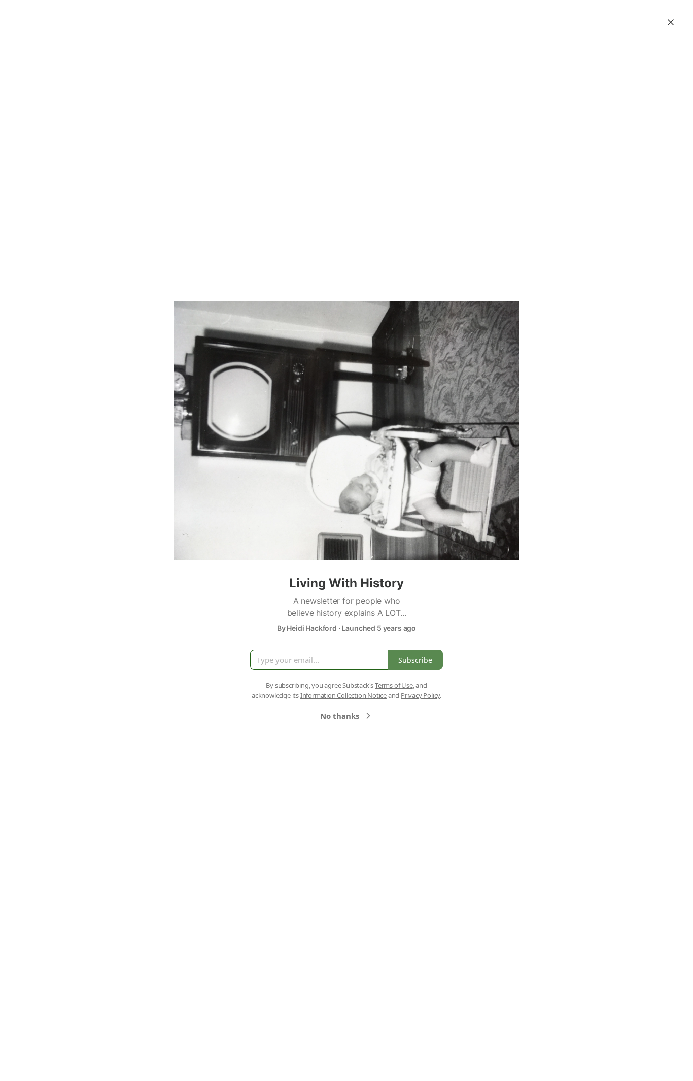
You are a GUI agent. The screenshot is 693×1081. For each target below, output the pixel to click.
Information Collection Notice (343, 695)
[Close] (671, 22)
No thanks (339, 716)
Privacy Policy (420, 695)
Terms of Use (394, 685)
